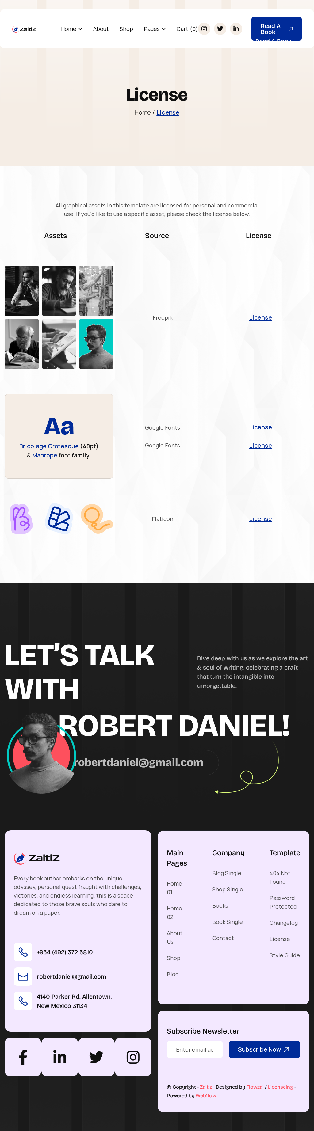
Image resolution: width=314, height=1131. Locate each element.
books (220, 905)
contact (223, 938)
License (167, 112)
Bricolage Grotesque (49, 446)
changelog (284, 922)
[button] (71, 29)
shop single (227, 889)
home (143, 112)
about (101, 28)
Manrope (44, 455)
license (280, 939)
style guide (285, 955)
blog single (226, 873)
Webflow (206, 1095)
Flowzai (255, 1087)
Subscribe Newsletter (203, 1031)
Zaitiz (206, 1087)
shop (126, 28)
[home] (24, 29)
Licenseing (280, 1087)
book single (227, 921)
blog (172, 974)
